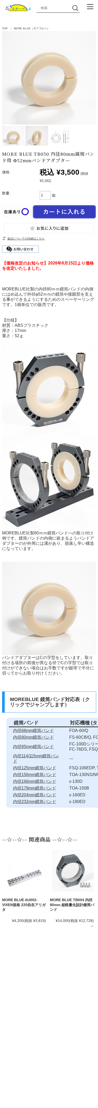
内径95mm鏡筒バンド (33, 746)
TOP (5, 28)
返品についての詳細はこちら (26, 238)
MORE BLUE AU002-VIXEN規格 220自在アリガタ (24, 905)
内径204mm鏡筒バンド (34, 795)
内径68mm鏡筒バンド (33, 730)
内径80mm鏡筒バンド (33, 737)
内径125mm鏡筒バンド (34, 768)
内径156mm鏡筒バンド (34, 774)
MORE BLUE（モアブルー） (32, 28)
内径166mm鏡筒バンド (34, 781)
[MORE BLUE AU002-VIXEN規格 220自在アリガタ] (25, 878)
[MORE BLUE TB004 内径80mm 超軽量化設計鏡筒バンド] (73, 871)
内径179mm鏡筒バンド (34, 788)
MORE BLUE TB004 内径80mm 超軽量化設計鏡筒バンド (72, 905)
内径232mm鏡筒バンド (34, 801)
